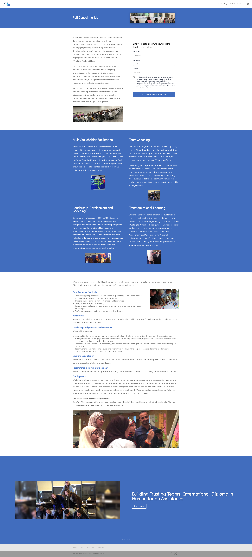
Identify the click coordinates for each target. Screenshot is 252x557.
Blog (225, 4)
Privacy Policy (91, 547)
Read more (139, 506)
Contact (232, 4)
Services (240, 4)
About (220, 4)
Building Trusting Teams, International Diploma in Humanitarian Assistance (182, 496)
